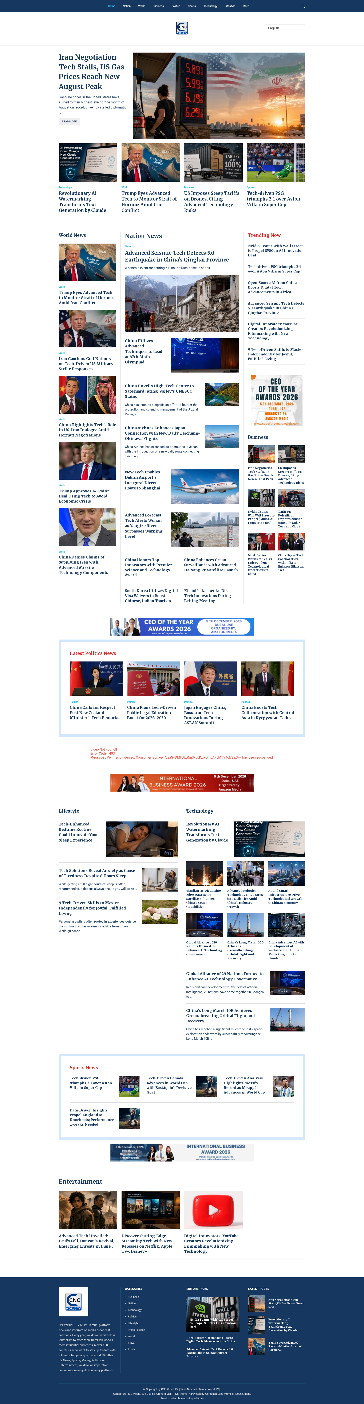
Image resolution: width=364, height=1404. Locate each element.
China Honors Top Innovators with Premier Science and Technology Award (148, 567)
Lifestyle (230, 6)
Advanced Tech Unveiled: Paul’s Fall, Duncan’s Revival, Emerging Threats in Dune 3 (86, 1241)
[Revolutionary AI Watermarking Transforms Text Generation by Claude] (88, 178)
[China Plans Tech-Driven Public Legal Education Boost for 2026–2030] (153, 691)
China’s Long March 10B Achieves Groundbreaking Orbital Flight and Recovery (245, 950)
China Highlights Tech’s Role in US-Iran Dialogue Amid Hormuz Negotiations (87, 430)
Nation (127, 6)
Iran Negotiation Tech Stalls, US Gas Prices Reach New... (286, 1303)
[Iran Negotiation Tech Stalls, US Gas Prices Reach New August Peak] (219, 96)
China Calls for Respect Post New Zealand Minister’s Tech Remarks (94, 712)
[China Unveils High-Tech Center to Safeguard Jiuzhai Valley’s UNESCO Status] (222, 394)
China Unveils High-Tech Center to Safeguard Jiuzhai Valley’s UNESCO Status (159, 391)
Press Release (136, 1329)
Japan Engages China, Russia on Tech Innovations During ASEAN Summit (205, 715)
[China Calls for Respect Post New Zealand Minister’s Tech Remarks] (96, 691)
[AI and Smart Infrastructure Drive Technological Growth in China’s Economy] (286, 883)
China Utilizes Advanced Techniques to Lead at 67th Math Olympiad (143, 351)
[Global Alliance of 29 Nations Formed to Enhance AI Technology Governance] (204, 934)
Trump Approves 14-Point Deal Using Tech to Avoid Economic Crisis (84, 496)
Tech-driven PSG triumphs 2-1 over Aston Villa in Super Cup (273, 199)
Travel (131, 1342)
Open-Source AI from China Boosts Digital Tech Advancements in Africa (272, 287)
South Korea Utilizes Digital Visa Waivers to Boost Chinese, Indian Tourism (151, 595)
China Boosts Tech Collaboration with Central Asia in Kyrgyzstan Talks (267, 712)
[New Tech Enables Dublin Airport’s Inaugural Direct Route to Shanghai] (205, 486)
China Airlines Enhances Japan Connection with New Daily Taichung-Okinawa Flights (162, 433)
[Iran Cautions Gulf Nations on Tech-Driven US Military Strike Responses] (87, 340)
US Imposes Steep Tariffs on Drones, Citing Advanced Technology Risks (291, 475)
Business (158, 6)
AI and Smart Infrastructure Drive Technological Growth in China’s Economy (285, 897)
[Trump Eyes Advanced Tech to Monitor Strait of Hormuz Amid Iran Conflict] (151, 178)
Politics (175, 6)
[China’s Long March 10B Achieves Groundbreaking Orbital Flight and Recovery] (245, 936)
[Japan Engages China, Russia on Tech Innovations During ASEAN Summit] (210, 693)
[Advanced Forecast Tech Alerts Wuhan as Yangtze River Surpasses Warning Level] (205, 529)
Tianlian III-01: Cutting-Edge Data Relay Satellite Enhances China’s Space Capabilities (204, 899)
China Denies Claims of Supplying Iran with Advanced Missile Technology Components (83, 565)
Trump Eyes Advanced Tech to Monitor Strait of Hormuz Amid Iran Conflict (86, 297)
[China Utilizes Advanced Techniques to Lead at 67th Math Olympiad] (205, 355)
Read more (69, 121)
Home (111, 6)
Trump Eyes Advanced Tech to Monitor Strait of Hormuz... (285, 1346)
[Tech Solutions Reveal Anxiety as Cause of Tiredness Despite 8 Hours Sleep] (160, 880)
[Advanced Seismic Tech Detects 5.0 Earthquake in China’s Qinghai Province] (182, 288)
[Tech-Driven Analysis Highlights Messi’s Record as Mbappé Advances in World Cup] (283, 1086)
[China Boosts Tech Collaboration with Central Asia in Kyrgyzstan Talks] (267, 691)
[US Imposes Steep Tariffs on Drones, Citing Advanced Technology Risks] (213, 178)
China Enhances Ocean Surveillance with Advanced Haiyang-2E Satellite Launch (211, 565)
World (141, 6)
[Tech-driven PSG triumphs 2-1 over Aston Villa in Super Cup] (276, 175)
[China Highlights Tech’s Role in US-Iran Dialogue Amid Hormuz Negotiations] (87, 407)
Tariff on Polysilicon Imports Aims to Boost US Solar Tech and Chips (290, 519)
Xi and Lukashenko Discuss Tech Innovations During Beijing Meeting (209, 595)
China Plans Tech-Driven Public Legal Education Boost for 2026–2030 (151, 712)
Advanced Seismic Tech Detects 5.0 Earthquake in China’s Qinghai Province (177, 256)
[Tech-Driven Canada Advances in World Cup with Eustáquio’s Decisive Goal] (206, 1086)
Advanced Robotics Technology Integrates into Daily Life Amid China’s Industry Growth (245, 899)
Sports (192, 6)
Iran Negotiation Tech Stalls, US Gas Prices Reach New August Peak (260, 473)
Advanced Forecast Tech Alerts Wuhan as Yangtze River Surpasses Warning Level (143, 526)
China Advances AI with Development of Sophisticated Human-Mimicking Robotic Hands (286, 950)
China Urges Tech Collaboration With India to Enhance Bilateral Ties (291, 563)
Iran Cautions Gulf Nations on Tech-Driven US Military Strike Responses (86, 363)
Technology (210, 6)
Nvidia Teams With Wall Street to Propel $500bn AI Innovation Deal (276, 250)
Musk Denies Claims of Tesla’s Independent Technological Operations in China (260, 565)
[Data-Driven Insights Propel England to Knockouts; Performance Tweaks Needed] (130, 1118)
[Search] (303, 6)
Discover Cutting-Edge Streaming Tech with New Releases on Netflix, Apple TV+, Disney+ (147, 1243)
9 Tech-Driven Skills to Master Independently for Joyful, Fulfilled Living (275, 354)
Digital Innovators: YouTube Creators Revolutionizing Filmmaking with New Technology (211, 1243)
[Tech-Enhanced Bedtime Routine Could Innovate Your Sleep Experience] (142, 839)
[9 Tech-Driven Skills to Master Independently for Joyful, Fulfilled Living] (160, 912)
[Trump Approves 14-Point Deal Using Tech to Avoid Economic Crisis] (87, 473)
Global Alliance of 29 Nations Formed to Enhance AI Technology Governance (204, 948)
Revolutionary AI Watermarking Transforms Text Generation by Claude (282, 1325)
